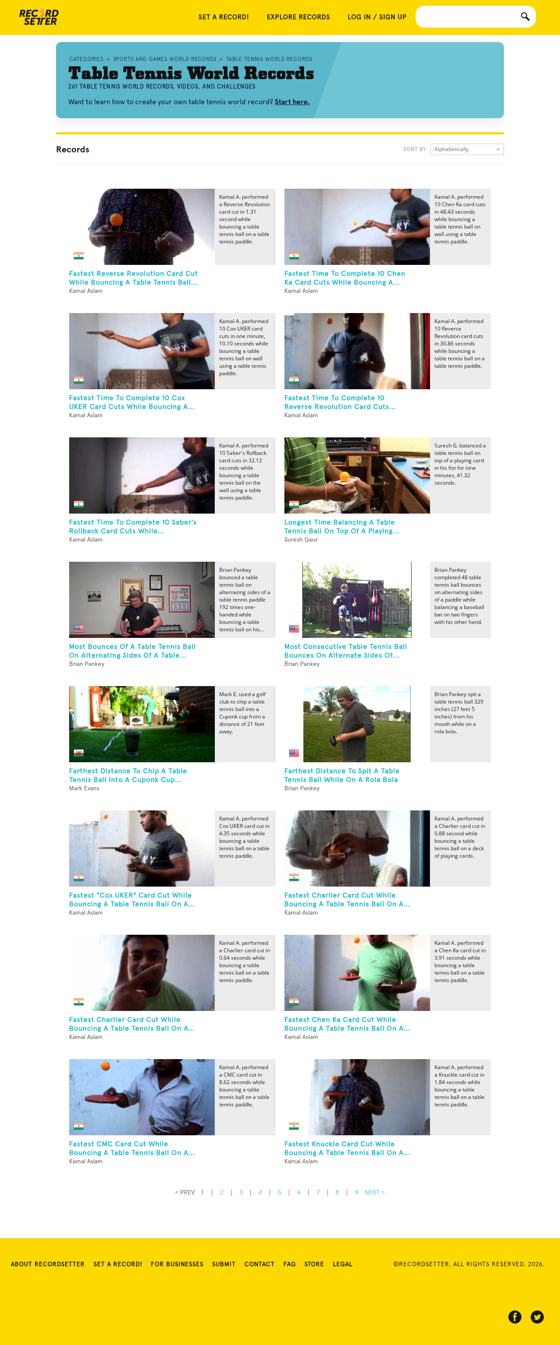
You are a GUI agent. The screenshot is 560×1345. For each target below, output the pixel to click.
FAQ (290, 1264)
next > (374, 1192)
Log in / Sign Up (377, 17)
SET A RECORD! (224, 17)
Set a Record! (118, 1264)
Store (314, 1264)
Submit (224, 1264)
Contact (260, 1264)
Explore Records (298, 17)
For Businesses (177, 1264)
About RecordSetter (48, 1264)
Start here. (292, 102)
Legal (343, 1264)
